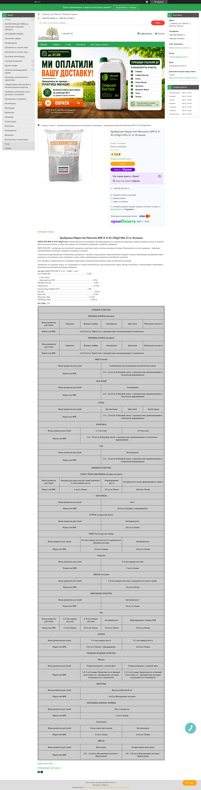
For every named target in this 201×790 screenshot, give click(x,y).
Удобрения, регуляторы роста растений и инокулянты (17, 93)
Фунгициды (9, 108)
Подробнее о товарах (126, 7)
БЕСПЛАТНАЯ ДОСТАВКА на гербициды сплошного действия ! (16, 27)
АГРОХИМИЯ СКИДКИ (14, 34)
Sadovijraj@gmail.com (178, 57)
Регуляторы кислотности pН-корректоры (16, 78)
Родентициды (10, 121)
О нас (7, 144)
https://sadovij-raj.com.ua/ (179, 47)
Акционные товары (13, 38)
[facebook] (39, 772)
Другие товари (11, 65)
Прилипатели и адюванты (15, 99)
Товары (8, 19)
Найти (157, 23)
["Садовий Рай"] (48, 34)
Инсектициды (10, 103)
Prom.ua (112, 782)
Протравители (11, 130)
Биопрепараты (11, 43)
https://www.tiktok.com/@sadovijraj (183, 78)
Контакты (81, 44)
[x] (42, 772)
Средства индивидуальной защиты (16, 71)
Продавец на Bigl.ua (100, 785)
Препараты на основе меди (16, 47)
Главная (43, 44)
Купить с (118, 169)
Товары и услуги (48, 125)
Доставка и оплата (99, 44)
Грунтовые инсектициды (15, 56)
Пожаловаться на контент (94, 787)
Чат (191, 783)
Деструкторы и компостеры (16, 139)
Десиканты (9, 135)
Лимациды (9, 117)
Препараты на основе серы (16, 52)
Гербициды (9, 112)
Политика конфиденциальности (117, 787)
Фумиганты (9, 126)
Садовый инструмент (13, 61)
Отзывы (8, 148)
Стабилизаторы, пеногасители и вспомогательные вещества (18, 85)
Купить (123, 163)
